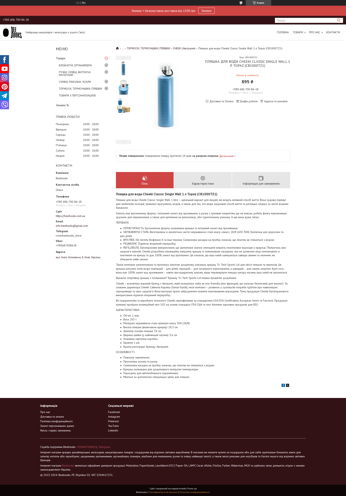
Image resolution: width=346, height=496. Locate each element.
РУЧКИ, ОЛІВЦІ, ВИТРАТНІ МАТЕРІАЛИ (75, 73)
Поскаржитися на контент (163, 492)
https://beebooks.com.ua (70, 216)
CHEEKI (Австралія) (184, 48)
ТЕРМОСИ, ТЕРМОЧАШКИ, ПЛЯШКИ (80, 88)
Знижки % (62, 105)
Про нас (314, 32)
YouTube (113, 426)
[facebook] (283, 386)
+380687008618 (86, 447)
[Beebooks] (12, 32)
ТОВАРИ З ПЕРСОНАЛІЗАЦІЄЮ (77, 95)
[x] (287, 386)
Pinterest (113, 421)
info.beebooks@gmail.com (72, 226)
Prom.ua (192, 488)
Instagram (114, 416)
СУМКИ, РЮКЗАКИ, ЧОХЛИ (75, 82)
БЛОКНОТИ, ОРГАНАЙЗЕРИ (75, 65)
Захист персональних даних (57, 426)
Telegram (104, 447)
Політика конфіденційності (56, 421)
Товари (298, 32)
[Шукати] (338, 20)
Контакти (333, 32)
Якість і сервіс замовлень (55, 430)
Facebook (114, 412)
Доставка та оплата (52, 416)
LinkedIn (113, 430)
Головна (283, 32)
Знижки (206, 11)
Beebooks (68, 465)
